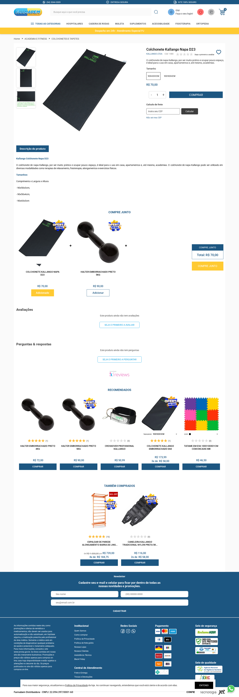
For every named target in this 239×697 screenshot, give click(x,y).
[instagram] (128, 631)
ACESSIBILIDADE (161, 23)
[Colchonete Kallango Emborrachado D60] (160, 414)
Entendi (204, 685)
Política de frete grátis (83, 643)
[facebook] (122, 631)
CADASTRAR (119, 611)
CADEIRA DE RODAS (99, 23)
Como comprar (81, 635)
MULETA (119, 23)
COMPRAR (37, 466)
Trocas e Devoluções (83, 677)
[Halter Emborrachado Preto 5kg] (98, 242)
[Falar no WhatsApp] (231, 689)
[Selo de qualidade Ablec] (204, 678)
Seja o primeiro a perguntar (120, 359)
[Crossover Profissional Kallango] (119, 414)
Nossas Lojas (80, 647)
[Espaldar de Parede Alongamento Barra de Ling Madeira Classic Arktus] (99, 510)
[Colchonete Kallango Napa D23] (42, 242)
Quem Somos (80, 631)
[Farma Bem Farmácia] (28, 12)
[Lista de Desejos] (200, 12)
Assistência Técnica (83, 655)
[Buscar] (155, 12)
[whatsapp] (133, 631)
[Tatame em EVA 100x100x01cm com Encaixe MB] (201, 414)
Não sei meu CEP (154, 118)
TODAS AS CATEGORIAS (47, 23)
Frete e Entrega (80, 673)
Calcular (190, 111)
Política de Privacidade (84, 639)
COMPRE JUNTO (207, 266)
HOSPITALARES (74, 23)
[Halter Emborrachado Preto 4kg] (38, 414)
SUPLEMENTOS (138, 23)
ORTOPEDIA (202, 23)
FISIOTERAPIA (182, 23)
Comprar (196, 95)
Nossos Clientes (81, 651)
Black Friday (79, 659)
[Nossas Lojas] (211, 12)
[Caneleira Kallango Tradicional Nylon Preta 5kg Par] (140, 510)
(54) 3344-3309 (53, 2)
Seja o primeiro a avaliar (119, 325)
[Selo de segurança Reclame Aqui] (206, 632)
